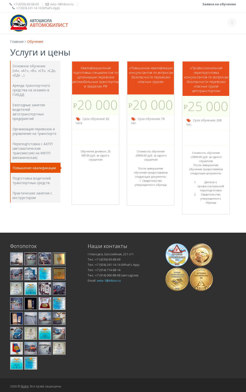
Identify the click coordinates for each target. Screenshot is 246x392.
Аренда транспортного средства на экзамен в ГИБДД (31, 90)
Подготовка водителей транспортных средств (31, 180)
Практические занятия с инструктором (32, 195)
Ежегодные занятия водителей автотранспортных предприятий (28, 112)
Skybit (25, 386)
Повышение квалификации (34, 168)
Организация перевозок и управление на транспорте (34, 131)
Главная (17, 41)
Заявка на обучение (219, 4)
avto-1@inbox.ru (109, 280)
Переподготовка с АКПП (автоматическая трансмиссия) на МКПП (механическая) (32, 151)
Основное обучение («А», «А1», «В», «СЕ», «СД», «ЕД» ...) (34, 70)
